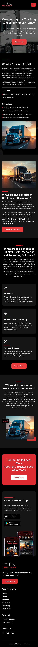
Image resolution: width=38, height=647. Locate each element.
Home (4, 593)
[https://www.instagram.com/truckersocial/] (12, 633)
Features (5, 599)
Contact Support (8, 619)
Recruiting (6, 606)
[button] (33, 5)
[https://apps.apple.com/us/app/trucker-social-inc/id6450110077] (12, 516)
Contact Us (6, 609)
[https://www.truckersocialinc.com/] (7, 4)
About (4, 596)
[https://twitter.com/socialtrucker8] (7, 633)
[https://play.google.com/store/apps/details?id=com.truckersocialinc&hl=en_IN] (12, 523)
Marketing (6, 602)
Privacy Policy (7, 622)
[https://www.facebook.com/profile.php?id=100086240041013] (2, 633)
